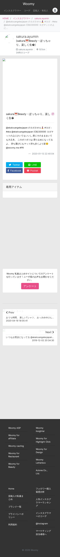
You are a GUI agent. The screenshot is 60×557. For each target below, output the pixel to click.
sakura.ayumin (41, 18)
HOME (5, 18)
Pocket (34, 170)
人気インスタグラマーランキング (43, 502)
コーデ (27, 10)
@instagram (42, 523)
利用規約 (12, 524)
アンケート (30, 286)
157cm (41, 49)
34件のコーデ (23, 52)
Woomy (28, 4)
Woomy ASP (14, 428)
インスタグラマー (12, 10)
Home (11, 488)
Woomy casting (16, 446)
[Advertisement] (30, 231)
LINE (34, 164)
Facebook (15, 170)
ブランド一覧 (14, 506)
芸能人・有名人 (40, 10)
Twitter (16, 164)
